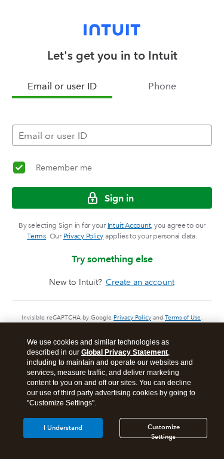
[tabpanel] (112, 122)
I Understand (63, 428)
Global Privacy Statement (124, 352)
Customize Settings (164, 430)
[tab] (62, 86)
